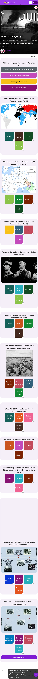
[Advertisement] (19, 519)
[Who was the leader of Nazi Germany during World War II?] (19, 269)
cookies (16, 671)
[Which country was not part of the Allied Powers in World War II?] (19, 116)
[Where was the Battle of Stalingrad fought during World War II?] (19, 179)
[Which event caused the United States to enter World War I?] (19, 619)
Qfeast (5, 671)
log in (35, 2)
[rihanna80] (2, 51)
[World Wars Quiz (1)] (19, 21)
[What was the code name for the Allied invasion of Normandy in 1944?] (19, 363)
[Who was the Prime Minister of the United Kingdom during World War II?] (19, 560)
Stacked (33, 56)
